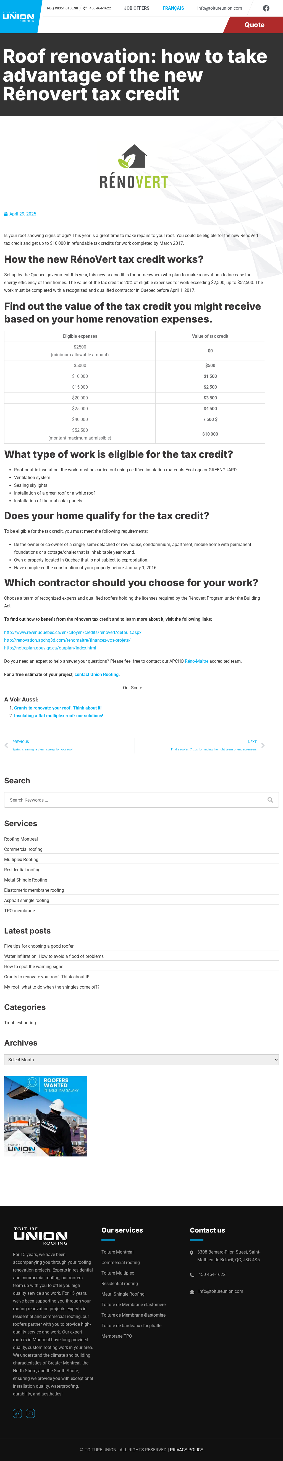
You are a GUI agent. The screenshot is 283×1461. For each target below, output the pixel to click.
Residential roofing (22, 869)
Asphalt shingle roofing (26, 900)
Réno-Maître (196, 661)
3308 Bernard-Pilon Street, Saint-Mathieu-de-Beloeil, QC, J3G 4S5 (228, 1255)
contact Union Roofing (97, 674)
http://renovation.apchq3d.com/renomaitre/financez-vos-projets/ (67, 640)
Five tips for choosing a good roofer (39, 946)
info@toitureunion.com (219, 8)
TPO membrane (19, 910)
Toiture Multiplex (117, 1273)
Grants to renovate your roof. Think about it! (57, 708)
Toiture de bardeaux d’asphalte (131, 1325)
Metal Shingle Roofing (25, 880)
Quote (254, 25)
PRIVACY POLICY (186, 1449)
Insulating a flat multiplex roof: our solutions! (58, 715)
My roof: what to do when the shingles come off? (51, 987)
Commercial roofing (23, 849)
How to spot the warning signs (33, 966)
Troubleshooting (20, 1022)
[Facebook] (266, 8)
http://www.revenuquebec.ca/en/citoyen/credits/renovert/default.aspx (73, 632)
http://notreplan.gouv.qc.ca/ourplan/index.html (50, 648)
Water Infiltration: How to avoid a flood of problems (54, 956)
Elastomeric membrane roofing (34, 890)
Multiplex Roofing (21, 859)
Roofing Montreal (21, 839)
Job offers (137, 8)
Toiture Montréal (117, 1252)
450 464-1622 (212, 1274)
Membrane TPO (116, 1336)
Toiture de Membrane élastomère (133, 1304)
